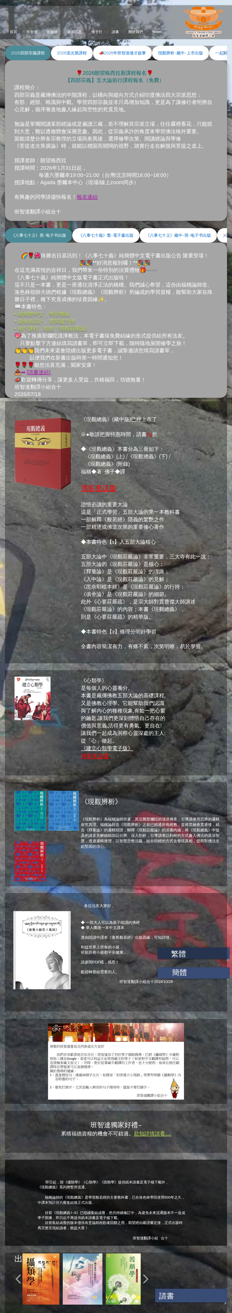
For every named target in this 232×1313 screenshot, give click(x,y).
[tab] (28, 53)
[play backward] (18, 1279)
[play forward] (145, 1279)
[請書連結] (39, 372)
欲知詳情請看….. (152, 1133)
